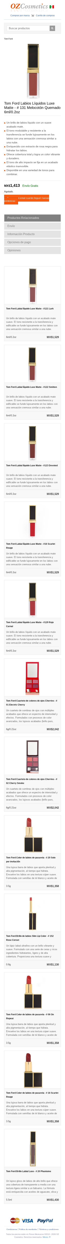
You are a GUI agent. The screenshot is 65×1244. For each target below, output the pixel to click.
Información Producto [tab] (21, 234)
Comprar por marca (20, 15)
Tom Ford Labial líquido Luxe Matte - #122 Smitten (31, 387)
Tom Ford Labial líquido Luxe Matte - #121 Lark (30, 308)
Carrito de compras (45, 15)
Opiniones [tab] (14, 250)
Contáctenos (11, 1229)
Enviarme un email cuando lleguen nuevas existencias (26, 199)
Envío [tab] (11, 226)
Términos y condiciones (48, 1229)
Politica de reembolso (28, 1229)
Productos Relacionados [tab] (23, 217)
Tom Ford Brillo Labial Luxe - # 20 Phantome (28, 1171)
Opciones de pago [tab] (19, 242)
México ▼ (47, 1237)
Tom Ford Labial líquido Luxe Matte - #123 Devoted (32, 465)
